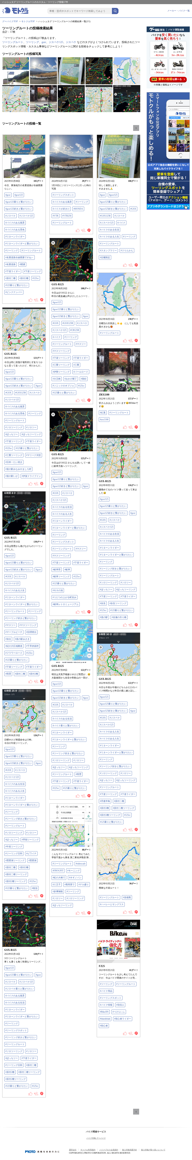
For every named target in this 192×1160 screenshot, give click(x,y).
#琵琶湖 (32, 860)
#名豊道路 (10, 264)
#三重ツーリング (61, 365)
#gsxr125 (18, 195)
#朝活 (35, 888)
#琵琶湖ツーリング (15, 860)
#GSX (133, 209)
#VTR (55, 215)
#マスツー (81, 344)
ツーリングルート (12, 42)
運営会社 (72, 1150)
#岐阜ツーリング (61, 576)
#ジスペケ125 (26, 215)
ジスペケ (71, 42)
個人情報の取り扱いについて (153, 1150)
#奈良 (103, 603)
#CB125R (74, 330)
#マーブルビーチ (13, 632)
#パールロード (81, 372)
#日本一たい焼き (13, 462)
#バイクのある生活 (109, 229)
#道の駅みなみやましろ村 (18, 469)
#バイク (121, 222)
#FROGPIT (58, 870)
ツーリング (32, 42)
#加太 (8, 639)
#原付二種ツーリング (123, 808)
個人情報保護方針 (129, 1150)
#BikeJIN (104, 1012)
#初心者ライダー (122, 1018)
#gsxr (7, 195)
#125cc (35, 278)
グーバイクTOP (10, 21)
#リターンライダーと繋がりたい (21, 243)
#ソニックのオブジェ (63, 385)
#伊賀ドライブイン (31, 476)
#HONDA (78, 209)
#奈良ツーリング (118, 603)
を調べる (167, 79)
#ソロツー (31, 427)
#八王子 (57, 884)
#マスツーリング (61, 351)
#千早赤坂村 (32, 646)
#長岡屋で (69, 884)
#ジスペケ (10, 215)
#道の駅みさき (22, 639)
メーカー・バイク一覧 (178, 10)
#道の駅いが (11, 476)
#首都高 (127, 897)
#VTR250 (66, 215)
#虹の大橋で (59, 877)
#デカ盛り (84, 884)
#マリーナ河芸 (33, 455)
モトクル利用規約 (87, 1150)
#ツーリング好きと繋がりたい (115, 568)
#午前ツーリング (13, 846)
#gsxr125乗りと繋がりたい (18, 202)
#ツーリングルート (31, 250)
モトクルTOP (28, 21)
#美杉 (83, 378)
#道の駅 (104, 617)
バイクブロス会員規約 (108, 1150)
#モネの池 (58, 590)
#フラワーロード (13, 653)
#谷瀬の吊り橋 (119, 617)
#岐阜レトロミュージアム (66, 604)
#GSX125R (105, 215)
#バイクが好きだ (61, 209)
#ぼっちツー (11, 434)
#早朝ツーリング (30, 839)
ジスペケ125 (56, 42)
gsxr (44, 42)
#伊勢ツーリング (61, 372)
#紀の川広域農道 (13, 646)
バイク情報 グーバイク (96, 1138)
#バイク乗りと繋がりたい (66, 725)
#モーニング (73, 870)
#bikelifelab (105, 1018)
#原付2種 (24, 278)
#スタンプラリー (108, 250)
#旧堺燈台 (31, 632)
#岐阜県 (57, 569)
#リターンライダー (15, 236)
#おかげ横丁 (70, 378)
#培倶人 (120, 1005)
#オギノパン (75, 877)
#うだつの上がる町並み (64, 597)
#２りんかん (127, 250)
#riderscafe (81, 863)
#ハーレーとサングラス (112, 904)
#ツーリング (11, 250)
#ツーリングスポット (63, 195)
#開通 (22, 264)
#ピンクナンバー (13, 292)
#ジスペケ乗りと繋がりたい (19, 988)
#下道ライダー (12, 271)
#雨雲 (8, 673)
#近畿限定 (105, 257)
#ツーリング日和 (13, 853)
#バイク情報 (106, 1005)
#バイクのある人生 (109, 236)
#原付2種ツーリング (110, 815)
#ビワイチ (31, 853)
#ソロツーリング (13, 427)
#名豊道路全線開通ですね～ (19, 257)
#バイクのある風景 (15, 222)
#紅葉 (103, 412)
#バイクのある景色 (15, 229)
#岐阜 (67, 569)
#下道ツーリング (32, 271)
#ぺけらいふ (118, 1012)
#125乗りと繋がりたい (16, 285)
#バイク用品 (106, 991)
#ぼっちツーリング (31, 434)
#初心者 (104, 1025)
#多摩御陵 (58, 891)
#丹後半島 (105, 801)
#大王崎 (57, 378)
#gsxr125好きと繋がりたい (18, 209)
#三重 (76, 365)
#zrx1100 (104, 419)
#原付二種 (10, 278)
